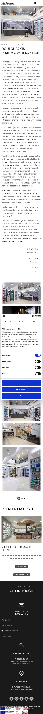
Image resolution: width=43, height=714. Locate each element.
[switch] (38, 361)
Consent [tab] (8, 322)
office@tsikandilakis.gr (21, 663)
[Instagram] (16, 699)
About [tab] (35, 322)
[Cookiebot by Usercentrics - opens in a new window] (32, 316)
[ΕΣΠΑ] (14, 712)
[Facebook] (12, 699)
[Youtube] (22, 699)
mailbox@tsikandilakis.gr (24, 661)
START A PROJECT (21, 566)
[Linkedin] (26, 699)
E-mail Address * (8, 625)
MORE (23, 498)
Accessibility (6, 706)
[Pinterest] (32, 699)
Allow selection (21, 389)
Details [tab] (21, 322)
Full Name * (6, 620)
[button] (2, 555)
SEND (5, 637)
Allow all (21, 383)
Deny (21, 396)
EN (35, 3)
